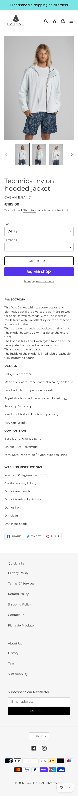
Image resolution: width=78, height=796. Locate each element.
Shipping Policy (19, 604)
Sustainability (18, 674)
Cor (6, 223)
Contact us (16, 615)
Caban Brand (33, 782)
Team (12, 663)
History (13, 653)
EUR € (37, 736)
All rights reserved (52, 782)
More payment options (39, 281)
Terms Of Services (21, 583)
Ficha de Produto (21, 625)
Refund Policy (18, 594)
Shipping (29, 210)
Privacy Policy (18, 573)
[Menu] (71, 21)
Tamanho (10, 239)
